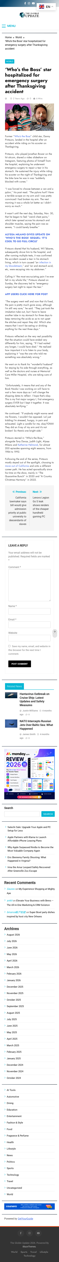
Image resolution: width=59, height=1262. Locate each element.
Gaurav (11, 888)
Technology (13, 1174)
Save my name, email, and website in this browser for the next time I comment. (29, 650)
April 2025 (12, 1038)
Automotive (13, 1096)
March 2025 (13, 1045)
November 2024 (15, 1071)
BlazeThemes (29, 1246)
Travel (10, 1181)
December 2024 (15, 1065)
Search (8, 808)
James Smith (29, 734)
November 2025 (15, 993)
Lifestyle (11, 1148)
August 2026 (13, 934)
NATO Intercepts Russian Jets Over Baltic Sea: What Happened (36, 725)
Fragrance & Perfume (18, 1135)
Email (12, 619)
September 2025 (15, 1006)
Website (12, 632)
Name (12, 606)
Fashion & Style (15, 1122)
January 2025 (14, 1058)
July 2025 (12, 1019)
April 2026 (12, 960)
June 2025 (12, 1025)
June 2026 (12, 947)
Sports (10, 1168)
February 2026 (14, 973)
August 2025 (13, 1012)
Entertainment (14, 1116)
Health (10, 1142)
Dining (10, 1103)
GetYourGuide (25, 1218)
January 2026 (14, 980)
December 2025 (15, 986)
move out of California (17, 466)
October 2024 (14, 1078)
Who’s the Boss (22, 136)
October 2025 (14, 999)
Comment (14, 567)
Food (9, 1129)
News (10, 1155)
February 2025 (14, 1051)
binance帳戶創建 (16, 912)
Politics (11, 1161)
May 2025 (12, 1032)
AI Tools (11, 1090)
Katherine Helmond (28, 445)
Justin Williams (30, 710)
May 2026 (12, 954)
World (9, 61)
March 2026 (13, 967)
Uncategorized (14, 1188)
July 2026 (12, 941)
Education (12, 1109)
